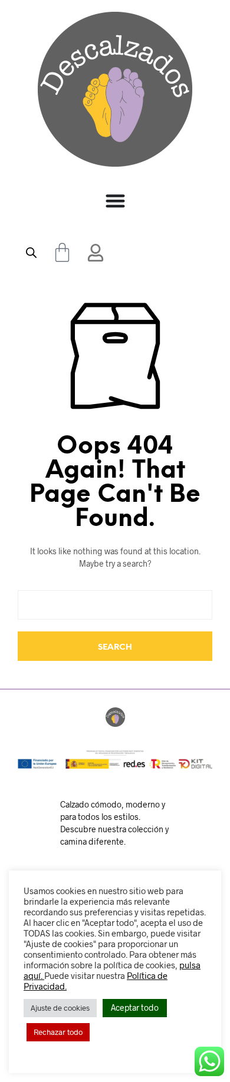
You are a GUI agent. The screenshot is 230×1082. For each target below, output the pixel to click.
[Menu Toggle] (115, 200)
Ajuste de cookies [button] (60, 1007)
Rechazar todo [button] (58, 1032)
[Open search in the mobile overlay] (31, 252)
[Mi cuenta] (95, 253)
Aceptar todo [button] (135, 1007)
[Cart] (62, 252)
